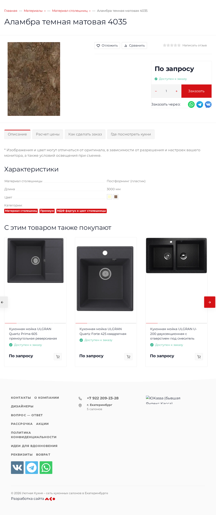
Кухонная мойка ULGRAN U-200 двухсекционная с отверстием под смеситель (173, 333)
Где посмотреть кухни (131, 134)
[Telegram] (31, 467)
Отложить (110, 45)
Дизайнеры (22, 406)
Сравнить (137, 45)
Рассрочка (22, 423)
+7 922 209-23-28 (103, 398)
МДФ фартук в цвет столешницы (81, 210)
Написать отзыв (194, 45)
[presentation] (209, 302)
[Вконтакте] (17, 467)
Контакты (21, 397)
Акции (42, 423)
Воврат (43, 454)
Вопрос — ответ (27, 415)
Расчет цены (47, 134)
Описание (17, 134)
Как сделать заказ (85, 134)
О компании (46, 397)
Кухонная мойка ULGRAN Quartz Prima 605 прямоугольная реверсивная (33, 333)
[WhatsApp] (46, 467)
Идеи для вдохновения (34, 446)
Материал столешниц (21, 210)
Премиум (47, 210)
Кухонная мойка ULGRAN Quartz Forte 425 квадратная (103, 331)
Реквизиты (22, 454)
